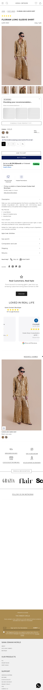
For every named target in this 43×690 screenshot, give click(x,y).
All (3, 660)
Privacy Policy (6, 684)
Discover (21, 294)
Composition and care (9, 244)
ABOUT (3, 646)
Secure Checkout (7, 682)
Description (6, 199)
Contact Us (5, 688)
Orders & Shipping (7, 675)
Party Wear (5, 665)
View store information (10, 192)
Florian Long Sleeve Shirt (26, 11)
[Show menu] (3, 3)
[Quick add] (4, 428)
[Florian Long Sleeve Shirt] (21, 394)
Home (3, 11)
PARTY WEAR (11, 11)
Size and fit (5, 239)
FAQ (3, 686)
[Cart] (40, 3)
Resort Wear (5, 663)
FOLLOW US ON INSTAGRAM (22, 494)
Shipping (5, 248)
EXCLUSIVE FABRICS (7, 648)
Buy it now (21, 157)
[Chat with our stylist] (38, 685)
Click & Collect (6, 679)
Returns (4, 253)
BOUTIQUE (4, 650)
